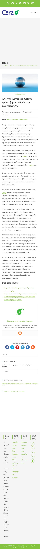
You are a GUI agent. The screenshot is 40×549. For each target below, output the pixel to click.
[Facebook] (32, 448)
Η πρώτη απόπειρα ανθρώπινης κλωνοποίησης (20, 294)
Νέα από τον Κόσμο (19, 119)
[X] (32, 444)
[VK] (32, 461)
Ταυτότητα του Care (15, 445)
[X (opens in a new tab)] (8, 3)
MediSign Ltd (19, 545)
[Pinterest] (32, 457)
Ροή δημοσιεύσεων (15, 454)
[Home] (2, 65)
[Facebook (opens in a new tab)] (12, 3)
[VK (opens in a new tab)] (20, 3)
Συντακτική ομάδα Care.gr (13, 112)
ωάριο (25, 156)
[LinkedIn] (32, 452)
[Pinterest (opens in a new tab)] (16, 3)
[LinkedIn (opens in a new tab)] (25, 3)
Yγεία (6, 115)
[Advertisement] (20, 40)
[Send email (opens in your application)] (32, 3)
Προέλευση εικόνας (20, 94)
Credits (15, 478)
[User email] (20, 333)
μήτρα (9, 119)
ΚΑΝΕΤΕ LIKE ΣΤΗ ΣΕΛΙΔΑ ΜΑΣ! (14, 391)
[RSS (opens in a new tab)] (28, 3)
